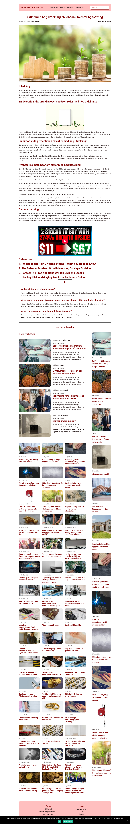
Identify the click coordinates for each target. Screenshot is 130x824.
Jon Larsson (35, 21)
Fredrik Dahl (64, 390)
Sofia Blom (64, 415)
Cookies (70, 7)
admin (62, 365)
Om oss (62, 7)
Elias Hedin (66, 340)
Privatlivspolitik (68, 821)
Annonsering (54, 7)
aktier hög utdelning (104, 21)
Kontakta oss (79, 7)
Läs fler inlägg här (65, 327)
